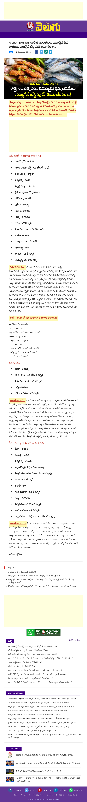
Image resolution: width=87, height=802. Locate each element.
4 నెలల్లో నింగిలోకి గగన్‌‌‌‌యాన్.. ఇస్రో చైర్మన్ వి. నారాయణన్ (38, 771)
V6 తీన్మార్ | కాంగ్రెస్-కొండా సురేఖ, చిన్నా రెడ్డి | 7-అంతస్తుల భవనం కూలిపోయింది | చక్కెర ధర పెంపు (48, 780)
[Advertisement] (43, 10)
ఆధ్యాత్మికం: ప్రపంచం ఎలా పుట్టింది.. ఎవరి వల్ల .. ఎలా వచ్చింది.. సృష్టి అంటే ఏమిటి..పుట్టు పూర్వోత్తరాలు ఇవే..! (41, 581)
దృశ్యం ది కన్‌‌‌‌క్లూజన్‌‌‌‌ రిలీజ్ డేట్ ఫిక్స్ (21, 666)
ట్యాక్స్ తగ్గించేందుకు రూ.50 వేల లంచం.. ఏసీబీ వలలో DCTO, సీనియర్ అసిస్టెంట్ (39, 719)
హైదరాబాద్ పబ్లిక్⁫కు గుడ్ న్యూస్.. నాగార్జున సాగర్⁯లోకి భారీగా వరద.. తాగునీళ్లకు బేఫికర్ (42, 699)
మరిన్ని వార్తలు (74, 640)
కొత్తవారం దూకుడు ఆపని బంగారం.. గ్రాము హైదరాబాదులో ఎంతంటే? (35, 715)
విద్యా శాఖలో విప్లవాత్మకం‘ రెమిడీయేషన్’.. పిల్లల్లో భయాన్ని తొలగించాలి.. (35, 670)
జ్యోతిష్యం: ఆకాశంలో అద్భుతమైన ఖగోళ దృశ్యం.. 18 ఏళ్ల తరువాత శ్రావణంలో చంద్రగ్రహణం (42, 586)
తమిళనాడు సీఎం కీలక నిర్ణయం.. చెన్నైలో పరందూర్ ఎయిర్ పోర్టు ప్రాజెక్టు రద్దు (38, 727)
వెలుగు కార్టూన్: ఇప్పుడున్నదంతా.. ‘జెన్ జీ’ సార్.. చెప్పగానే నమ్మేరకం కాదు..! (44, 755)
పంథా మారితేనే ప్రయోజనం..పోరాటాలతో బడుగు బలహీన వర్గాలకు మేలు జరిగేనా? (40, 682)
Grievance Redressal (55, 795)
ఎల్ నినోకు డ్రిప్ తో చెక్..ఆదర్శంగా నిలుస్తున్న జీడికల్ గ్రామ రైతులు (33, 731)
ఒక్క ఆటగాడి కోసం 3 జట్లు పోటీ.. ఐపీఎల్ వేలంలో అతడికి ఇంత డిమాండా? (37, 711)
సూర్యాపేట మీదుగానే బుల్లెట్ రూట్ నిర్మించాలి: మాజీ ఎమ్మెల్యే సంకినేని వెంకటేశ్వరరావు (40, 658)
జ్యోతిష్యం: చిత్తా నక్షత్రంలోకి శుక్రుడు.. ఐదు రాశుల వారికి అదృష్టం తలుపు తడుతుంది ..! (41, 707)
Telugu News (72, 795)
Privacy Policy (38, 795)
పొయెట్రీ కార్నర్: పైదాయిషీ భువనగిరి (22, 572)
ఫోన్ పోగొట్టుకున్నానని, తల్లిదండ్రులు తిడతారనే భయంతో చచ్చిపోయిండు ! (37, 674)
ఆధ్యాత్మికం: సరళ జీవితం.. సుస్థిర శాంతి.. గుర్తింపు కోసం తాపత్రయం (34, 576)
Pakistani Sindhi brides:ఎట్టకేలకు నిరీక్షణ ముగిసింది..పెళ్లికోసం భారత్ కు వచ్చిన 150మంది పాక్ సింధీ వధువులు (44, 736)
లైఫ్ (11, 52)
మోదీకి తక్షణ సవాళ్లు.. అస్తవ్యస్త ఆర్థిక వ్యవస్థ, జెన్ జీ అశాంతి (30, 678)
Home (16, 795)
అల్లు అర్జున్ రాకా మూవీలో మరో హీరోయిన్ (25, 662)
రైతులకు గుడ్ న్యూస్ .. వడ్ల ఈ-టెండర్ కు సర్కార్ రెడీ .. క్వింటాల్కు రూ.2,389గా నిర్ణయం (42, 723)
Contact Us (25, 795)
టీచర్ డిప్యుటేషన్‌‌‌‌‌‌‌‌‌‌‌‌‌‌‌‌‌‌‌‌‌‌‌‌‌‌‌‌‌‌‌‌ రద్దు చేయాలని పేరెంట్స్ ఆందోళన (28, 650)
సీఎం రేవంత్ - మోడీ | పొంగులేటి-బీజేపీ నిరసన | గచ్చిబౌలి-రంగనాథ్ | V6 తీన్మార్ (48, 763)
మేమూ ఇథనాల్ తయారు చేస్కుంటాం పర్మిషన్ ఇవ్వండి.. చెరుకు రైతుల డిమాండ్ (38, 703)
